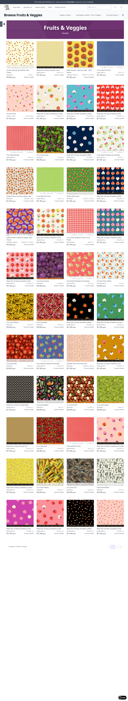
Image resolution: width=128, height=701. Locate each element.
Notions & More (40, 7)
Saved (50, 7)
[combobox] (99, 7)
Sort (112, 15)
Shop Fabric (16, 7)
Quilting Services (60, 7)
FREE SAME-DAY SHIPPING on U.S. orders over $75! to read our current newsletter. (64, 2)
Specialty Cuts (27, 7)
